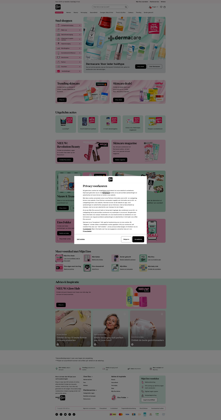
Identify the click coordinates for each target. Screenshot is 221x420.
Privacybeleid (87, 231)
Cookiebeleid (87, 229)
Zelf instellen (81, 239)
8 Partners (106, 192)
